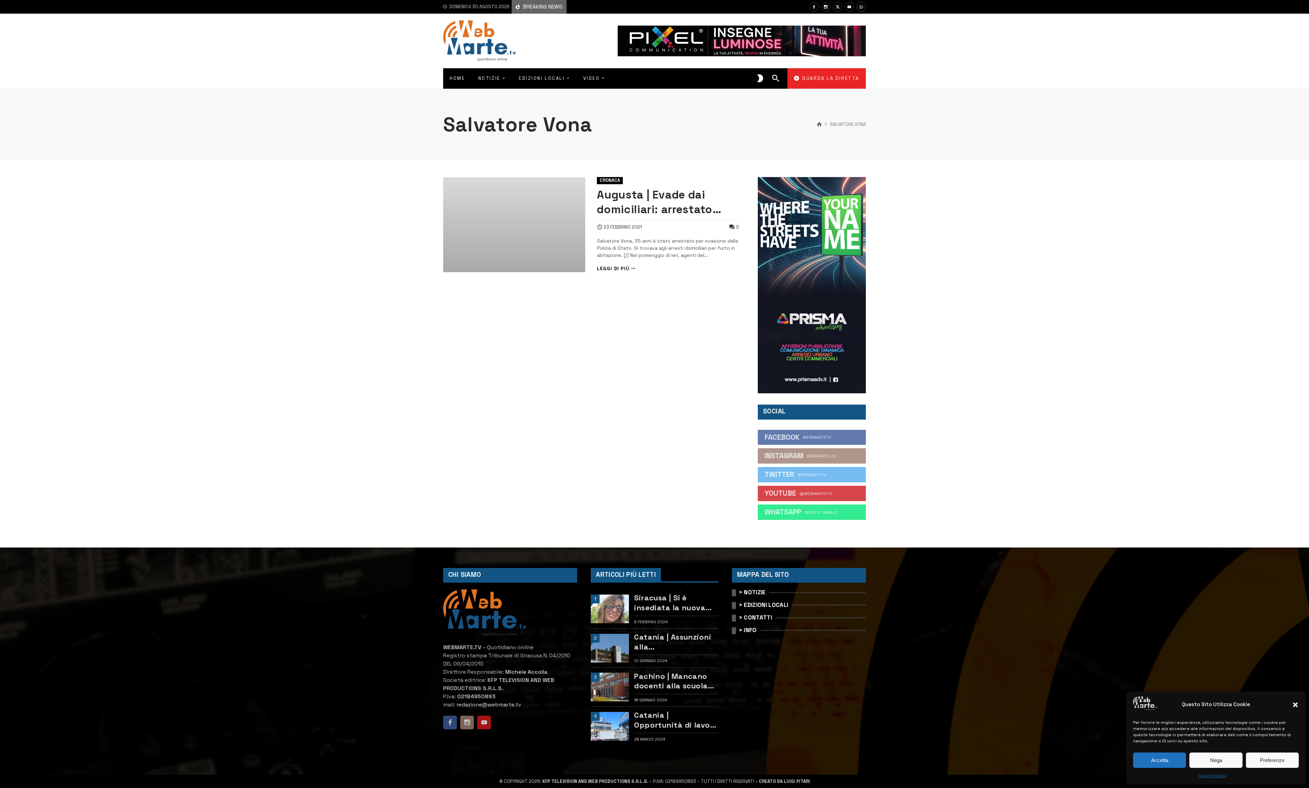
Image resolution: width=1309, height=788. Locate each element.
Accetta (1159, 760)
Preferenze (1272, 760)
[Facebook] (814, 7)
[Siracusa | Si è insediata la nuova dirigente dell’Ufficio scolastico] (610, 609)
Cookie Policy (1213, 775)
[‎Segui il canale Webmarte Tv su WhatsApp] (861, 7)
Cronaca (610, 180)
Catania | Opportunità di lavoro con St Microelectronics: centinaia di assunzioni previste (676, 720)
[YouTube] (849, 7)
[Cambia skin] (760, 78)
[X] (837, 7)
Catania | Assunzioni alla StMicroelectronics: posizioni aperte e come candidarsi (672, 642)
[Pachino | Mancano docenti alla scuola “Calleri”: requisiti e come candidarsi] (610, 687)
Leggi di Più (613, 269)
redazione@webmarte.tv (488, 704)
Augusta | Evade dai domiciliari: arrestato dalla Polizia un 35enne (660, 202)
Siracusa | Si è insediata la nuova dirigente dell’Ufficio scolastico (673, 602)
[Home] (819, 124)
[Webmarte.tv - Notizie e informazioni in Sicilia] (479, 40)
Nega (1216, 760)
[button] (1295, 704)
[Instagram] (826, 7)
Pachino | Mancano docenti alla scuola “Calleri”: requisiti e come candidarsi (671, 681)
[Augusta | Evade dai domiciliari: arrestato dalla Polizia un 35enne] (514, 224)
